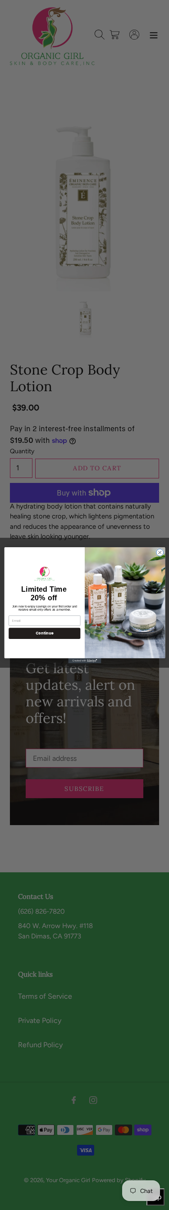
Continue (44, 632)
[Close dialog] (159, 552)
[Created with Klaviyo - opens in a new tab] (84, 660)
